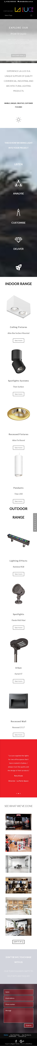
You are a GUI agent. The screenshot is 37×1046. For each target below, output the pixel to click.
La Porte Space (23, 781)
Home (6, 1035)
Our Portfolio (15, 1035)
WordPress (29, 1044)
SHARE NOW (17, 61)
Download (12, 1036)
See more (18, 340)
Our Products (26, 1035)
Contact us (22, 1036)
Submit (29, 1025)
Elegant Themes (15, 1044)
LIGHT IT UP (17, 942)
